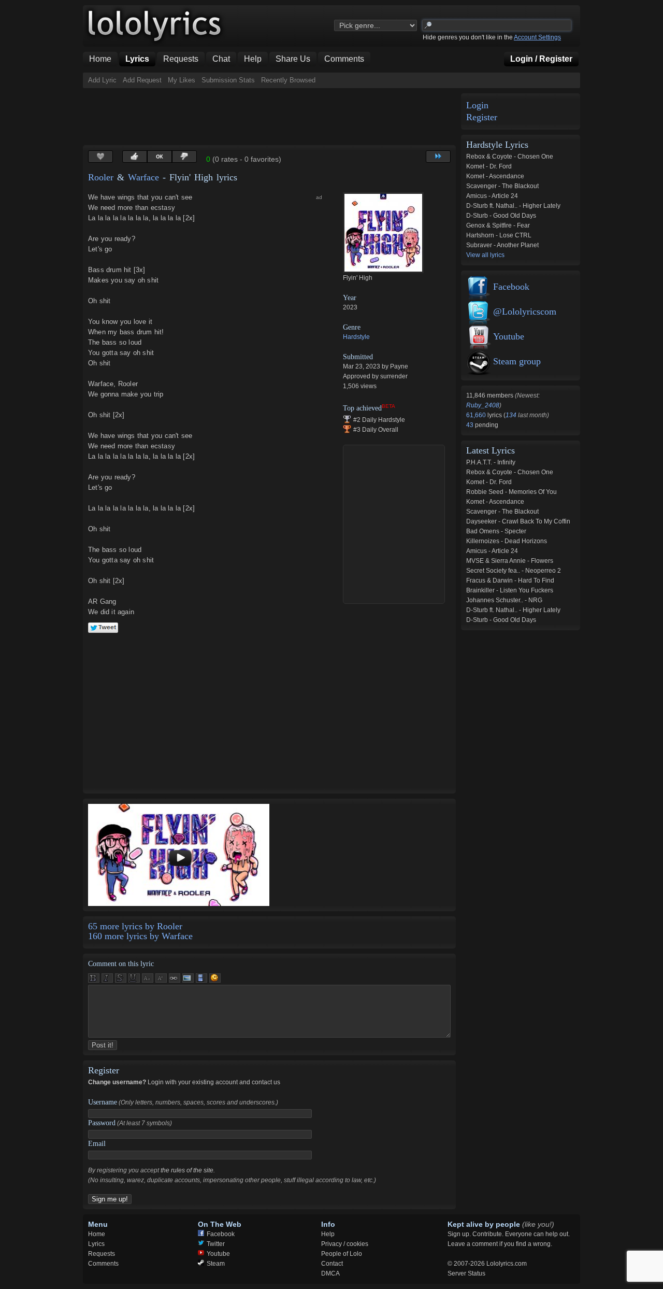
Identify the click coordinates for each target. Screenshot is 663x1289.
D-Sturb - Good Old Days (501, 215)
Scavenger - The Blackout (502, 186)
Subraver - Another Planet (502, 245)
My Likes (181, 80)
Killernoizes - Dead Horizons (506, 541)
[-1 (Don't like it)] (184, 156)
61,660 (476, 415)
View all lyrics (485, 255)
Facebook (511, 286)
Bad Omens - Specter (496, 531)
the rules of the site (187, 1170)
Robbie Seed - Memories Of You (511, 491)
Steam (216, 1263)
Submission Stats (228, 80)
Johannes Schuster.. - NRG (504, 600)
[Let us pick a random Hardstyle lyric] (438, 156)
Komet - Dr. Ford (489, 166)
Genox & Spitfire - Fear (498, 225)
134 (511, 415)
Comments (103, 1263)
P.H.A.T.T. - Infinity (490, 462)
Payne (399, 366)
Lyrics (96, 1244)
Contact (332, 1263)
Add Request (142, 80)
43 (470, 425)
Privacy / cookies (344, 1244)
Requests (101, 1253)
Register (481, 117)
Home (96, 1234)
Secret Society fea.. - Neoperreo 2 (513, 570)
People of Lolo (341, 1253)
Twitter (216, 1244)
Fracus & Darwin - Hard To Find (510, 580)
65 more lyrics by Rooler (135, 926)
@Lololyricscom (524, 311)
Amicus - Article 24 (492, 196)
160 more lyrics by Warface (140, 936)
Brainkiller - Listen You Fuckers (509, 590)
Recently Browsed (288, 80)
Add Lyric (102, 80)
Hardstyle (356, 337)
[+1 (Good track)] (134, 156)
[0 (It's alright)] (159, 156)
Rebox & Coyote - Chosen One (509, 156)
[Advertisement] (271, 116)
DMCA (330, 1273)
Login (477, 105)
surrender (394, 376)
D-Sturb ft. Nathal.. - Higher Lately (513, 205)
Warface (143, 177)
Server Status (466, 1273)
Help (328, 1234)
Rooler (100, 177)
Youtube (508, 336)
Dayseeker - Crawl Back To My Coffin (518, 521)
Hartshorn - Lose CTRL (498, 235)
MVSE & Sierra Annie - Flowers (509, 560)
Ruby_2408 (482, 405)
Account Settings (537, 37)
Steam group (517, 361)
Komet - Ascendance (495, 176)
